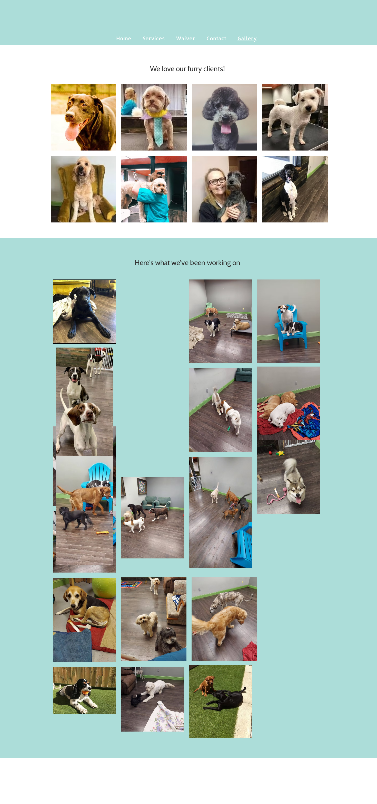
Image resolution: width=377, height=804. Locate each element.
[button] (83, 117)
